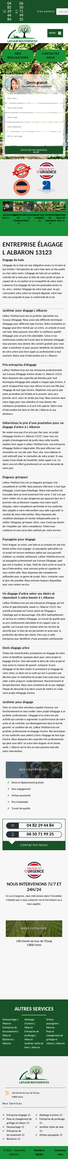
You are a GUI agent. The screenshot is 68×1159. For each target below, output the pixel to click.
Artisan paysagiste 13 (50, 1135)
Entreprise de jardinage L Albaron (31, 1035)
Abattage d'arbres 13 (50, 1115)
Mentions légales (39, 1152)
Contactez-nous (61, 1152)
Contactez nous (50, 55)
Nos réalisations (17, 55)
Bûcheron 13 (13, 1139)
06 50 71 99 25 (21, 12)
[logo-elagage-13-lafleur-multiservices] (22, 33)
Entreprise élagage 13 (18, 1115)
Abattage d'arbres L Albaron (29, 1023)
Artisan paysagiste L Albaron (52, 1023)
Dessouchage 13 (15, 1127)
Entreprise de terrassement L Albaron (10, 1031)
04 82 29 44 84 (9, 12)
